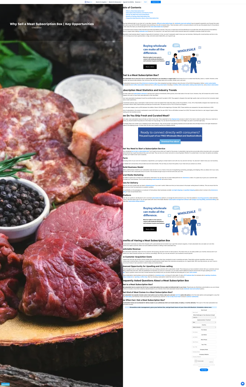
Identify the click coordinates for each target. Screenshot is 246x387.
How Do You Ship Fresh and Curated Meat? (137, 14)
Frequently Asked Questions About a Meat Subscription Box (142, 18)
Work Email (204, 310)
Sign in (145, 1)
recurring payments (203, 198)
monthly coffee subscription (181, 85)
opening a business (210, 275)
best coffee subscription (137, 85)
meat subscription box (156, 26)
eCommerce (186, 177)
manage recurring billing (198, 199)
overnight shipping (177, 190)
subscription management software (179, 199)
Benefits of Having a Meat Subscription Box (138, 16)
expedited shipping (189, 190)
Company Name (204, 349)
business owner (160, 275)
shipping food (175, 119)
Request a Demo (155, 1)
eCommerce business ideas (150, 83)
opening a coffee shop (141, 277)
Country (204, 324)
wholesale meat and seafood (183, 23)
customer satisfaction (192, 296)
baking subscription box (196, 85)
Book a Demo (5, 384)
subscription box (156, 198)
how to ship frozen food (173, 296)
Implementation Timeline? (204, 320)
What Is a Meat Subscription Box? (135, 11)
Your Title (203, 344)
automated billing (211, 199)
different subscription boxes (165, 23)
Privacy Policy (208, 366)
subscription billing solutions (136, 201)
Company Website (204, 354)
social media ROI (157, 179)
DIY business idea (189, 275)
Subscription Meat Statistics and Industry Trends (139, 12)
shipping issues (150, 185)
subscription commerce (140, 93)
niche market (193, 272)
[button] (101, 2)
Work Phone (204, 339)
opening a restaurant (127, 277)
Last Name (204, 334)
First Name (204, 329)
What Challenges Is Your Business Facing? (204, 315)
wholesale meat (143, 31)
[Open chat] (242, 383)
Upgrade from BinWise (128, 2)
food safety (128, 296)
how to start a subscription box (140, 151)
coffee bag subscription (160, 85)
